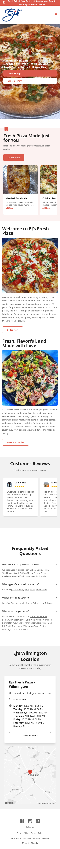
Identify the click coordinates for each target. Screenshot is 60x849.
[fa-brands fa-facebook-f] (22, 821)
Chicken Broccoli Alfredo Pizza (16, 576)
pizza (13, 589)
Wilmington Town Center (34, 626)
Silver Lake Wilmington (31, 619)
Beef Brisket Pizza (40, 570)
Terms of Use (23, 833)
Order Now (14, 157)
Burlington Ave (9, 623)
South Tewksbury (14, 626)
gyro (26, 589)
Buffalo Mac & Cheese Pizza (33, 573)
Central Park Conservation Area (31, 623)
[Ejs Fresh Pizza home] (12, 15)
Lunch (21, 603)
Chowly (34, 843)
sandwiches (41, 589)
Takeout (48, 603)
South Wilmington (10, 619)
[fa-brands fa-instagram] (30, 821)
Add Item (9, 208)
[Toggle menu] (56, 14)
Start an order (30, 735)
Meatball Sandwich (40, 576)
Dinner (29, 603)
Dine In (14, 603)
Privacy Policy (37, 833)
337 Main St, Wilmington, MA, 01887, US (32, 693)
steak (32, 589)
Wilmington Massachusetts (15, 629)
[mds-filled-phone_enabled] (38, 821)
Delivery (36, 603)
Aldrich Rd (47, 619)
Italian (20, 589)
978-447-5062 (19, 699)
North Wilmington (38, 616)
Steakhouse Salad (10, 573)
